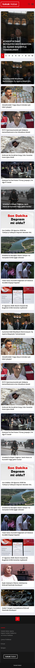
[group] (17, 34)
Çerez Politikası (6, 639)
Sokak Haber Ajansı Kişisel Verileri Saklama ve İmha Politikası (8, 633)
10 (32, 56)
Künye (3, 644)
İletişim (3, 648)
